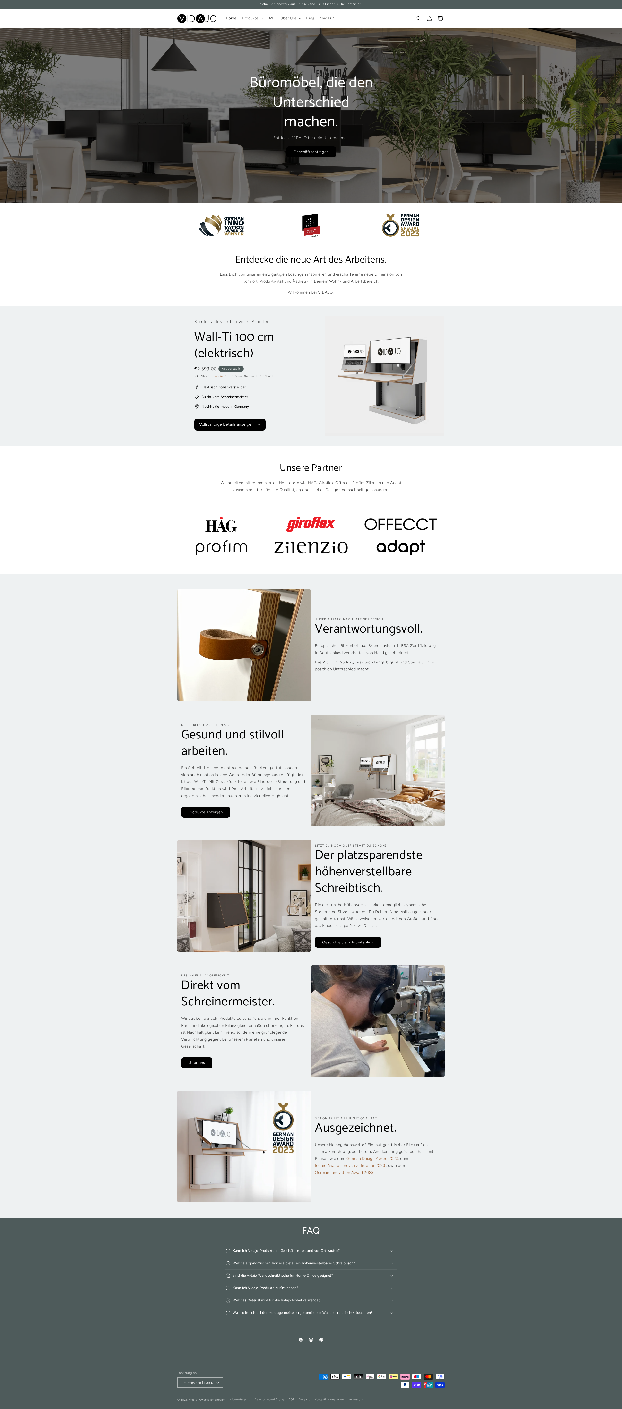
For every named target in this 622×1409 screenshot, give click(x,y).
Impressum (355, 1399)
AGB (291, 1399)
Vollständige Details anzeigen (227, 424)
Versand (221, 376)
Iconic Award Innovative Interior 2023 (350, 1165)
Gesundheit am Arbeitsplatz (348, 942)
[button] (252, 18)
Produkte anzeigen (206, 812)
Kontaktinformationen (329, 1399)
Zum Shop (311, 152)
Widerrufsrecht (240, 1399)
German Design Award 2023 (372, 1158)
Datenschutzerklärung (269, 1399)
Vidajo (193, 1399)
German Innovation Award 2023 (344, 1172)
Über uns (197, 1063)
